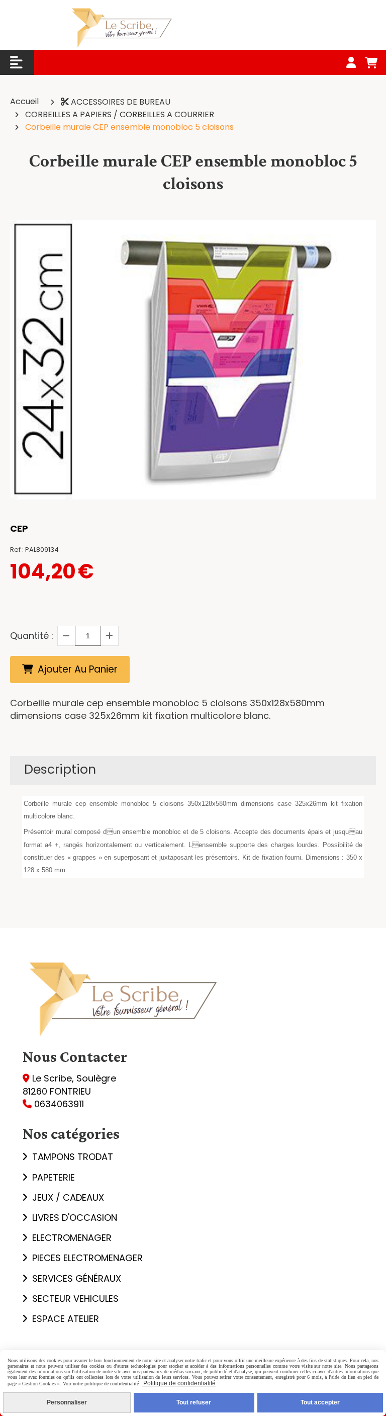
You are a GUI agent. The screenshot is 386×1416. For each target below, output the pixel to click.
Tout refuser (193, 1402)
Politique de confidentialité (179, 1383)
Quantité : (31, 635)
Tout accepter (320, 1402)
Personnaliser (67, 1402)
